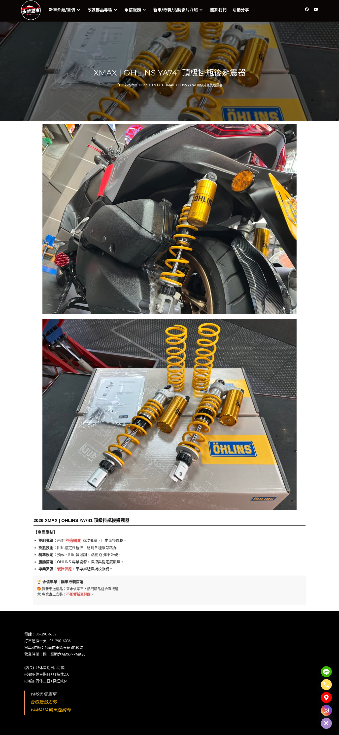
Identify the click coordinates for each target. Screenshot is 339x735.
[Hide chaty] (326, 723)
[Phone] (326, 684)
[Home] (118, 85)
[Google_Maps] (326, 697)
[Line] (326, 671)
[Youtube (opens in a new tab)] (315, 9)
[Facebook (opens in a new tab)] (307, 9)
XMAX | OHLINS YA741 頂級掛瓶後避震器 (194, 85)
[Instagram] (326, 710)
